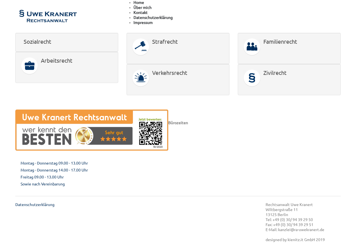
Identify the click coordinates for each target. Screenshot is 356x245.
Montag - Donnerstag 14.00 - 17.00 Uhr (54, 170)
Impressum (143, 22)
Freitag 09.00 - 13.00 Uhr (42, 177)
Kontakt (141, 12)
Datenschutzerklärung (153, 17)
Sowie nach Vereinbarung (43, 184)
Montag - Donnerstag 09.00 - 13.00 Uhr (54, 163)
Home (139, 2)
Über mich (143, 7)
